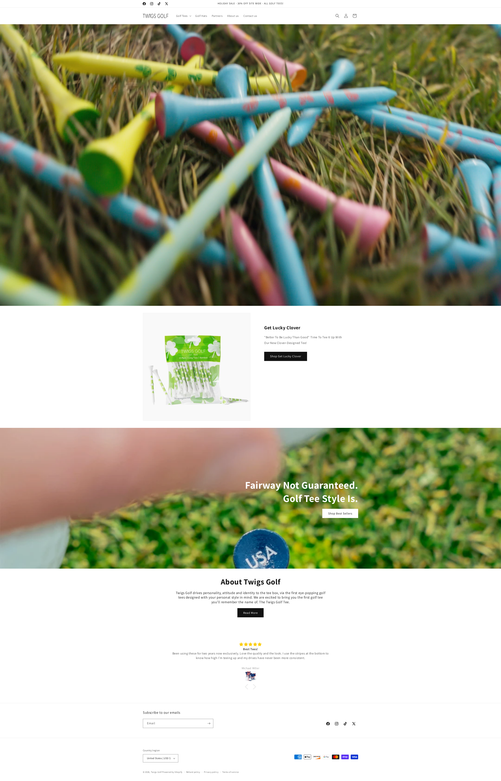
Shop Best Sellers (340, 513)
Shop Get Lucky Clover (285, 356)
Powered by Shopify (172, 772)
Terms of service (230, 772)
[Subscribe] (209, 723)
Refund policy (193, 772)
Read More (250, 613)
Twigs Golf (156, 772)
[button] (183, 16)
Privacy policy (211, 772)
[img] (297, 644)
